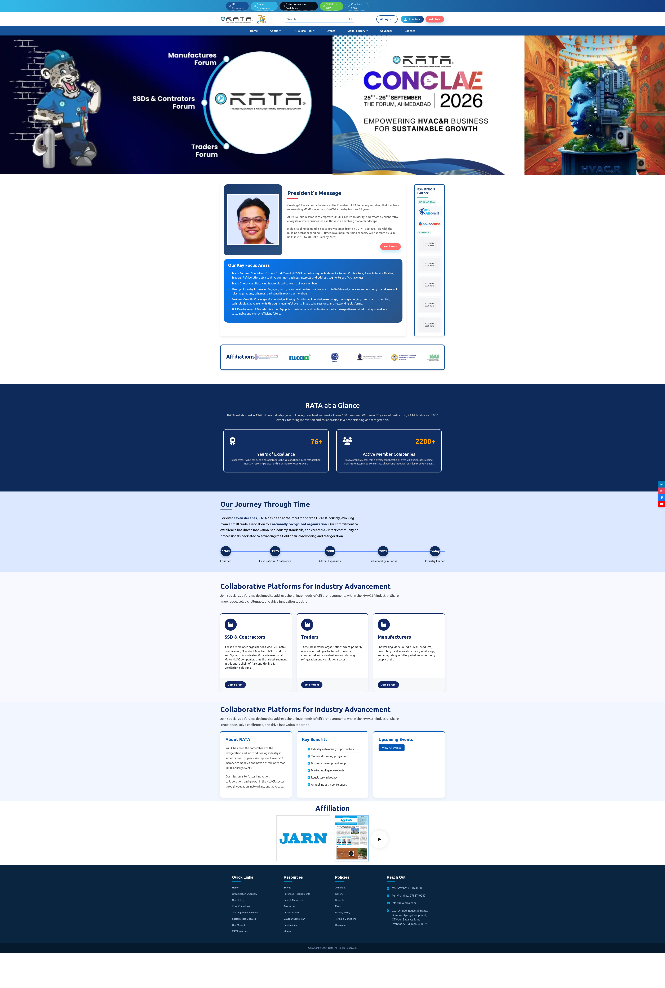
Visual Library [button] (356, 30)
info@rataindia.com (404, 903)
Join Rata (414, 19)
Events (331, 30)
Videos (287, 931)
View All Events (391, 747)
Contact (410, 30)
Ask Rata (435, 19)
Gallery (339, 893)
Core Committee (241, 906)
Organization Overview (244, 893)
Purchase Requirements (297, 893)
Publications (290, 925)
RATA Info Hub (240, 931)
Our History (238, 900)
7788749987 (417, 895)
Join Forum (235, 684)
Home (254, 30)
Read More (390, 246)
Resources (289, 906)
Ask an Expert (291, 912)
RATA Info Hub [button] (302, 30)
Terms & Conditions (345, 918)
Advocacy (386, 30)
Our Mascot (238, 925)
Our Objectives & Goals (245, 912)
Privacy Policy (342, 912)
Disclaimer (341, 925)
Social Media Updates (244, 918)
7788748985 (415, 888)
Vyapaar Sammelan (294, 918)
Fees (338, 906)
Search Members (293, 900)
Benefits (339, 900)
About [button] (274, 30)
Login (387, 19)
